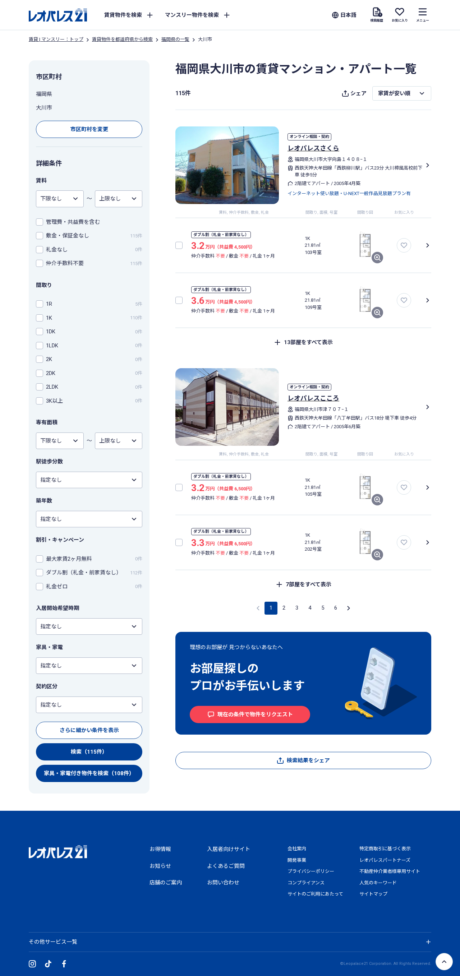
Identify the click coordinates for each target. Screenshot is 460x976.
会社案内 (297, 848)
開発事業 (297, 860)
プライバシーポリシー (311, 871)
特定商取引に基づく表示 (385, 848)
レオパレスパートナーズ (384, 860)
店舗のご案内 (166, 882)
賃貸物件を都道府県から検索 (122, 39)
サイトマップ (373, 894)
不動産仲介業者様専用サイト (389, 871)
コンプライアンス (306, 882)
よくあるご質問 (226, 866)
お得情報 (160, 849)
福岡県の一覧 (175, 39)
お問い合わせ (223, 882)
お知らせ (160, 866)
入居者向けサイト (228, 849)
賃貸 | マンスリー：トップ (56, 39)
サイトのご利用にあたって (315, 894)
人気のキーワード (378, 882)
